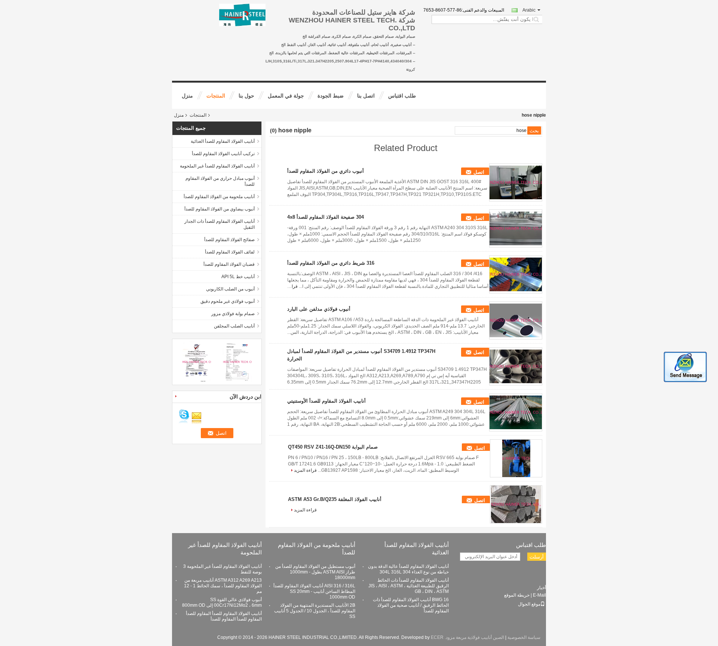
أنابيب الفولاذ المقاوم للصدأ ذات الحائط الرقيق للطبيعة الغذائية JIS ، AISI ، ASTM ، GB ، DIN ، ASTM (408, 586)
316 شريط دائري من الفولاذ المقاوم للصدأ (330, 263)
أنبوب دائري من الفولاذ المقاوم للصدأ (325, 171)
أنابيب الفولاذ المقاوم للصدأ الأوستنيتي (326, 401)
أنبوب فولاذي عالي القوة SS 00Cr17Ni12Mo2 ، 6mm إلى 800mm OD (222, 602)
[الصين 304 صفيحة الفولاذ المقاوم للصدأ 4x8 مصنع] (515, 228)
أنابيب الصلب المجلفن (234, 326)
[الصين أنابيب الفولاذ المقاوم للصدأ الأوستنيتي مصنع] (515, 412)
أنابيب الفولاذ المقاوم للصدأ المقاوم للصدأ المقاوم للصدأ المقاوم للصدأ (224, 616)
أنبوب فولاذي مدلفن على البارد (318, 309)
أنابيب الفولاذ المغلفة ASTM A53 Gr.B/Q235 (334, 499)
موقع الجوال (529, 604)
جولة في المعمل (286, 96)
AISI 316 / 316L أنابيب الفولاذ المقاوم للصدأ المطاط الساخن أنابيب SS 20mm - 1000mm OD (314, 591)
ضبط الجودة (330, 96)
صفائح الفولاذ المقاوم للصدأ (229, 239)
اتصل (478, 172)
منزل (187, 96)
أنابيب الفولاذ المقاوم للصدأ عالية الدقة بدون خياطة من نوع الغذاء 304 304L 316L (408, 569)
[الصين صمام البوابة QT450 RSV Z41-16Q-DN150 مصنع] (516, 458)
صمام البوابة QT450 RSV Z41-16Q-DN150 (333, 447)
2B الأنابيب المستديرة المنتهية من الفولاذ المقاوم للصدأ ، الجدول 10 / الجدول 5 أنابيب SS (314, 611)
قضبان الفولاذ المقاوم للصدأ (229, 264)
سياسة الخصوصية (523, 637)
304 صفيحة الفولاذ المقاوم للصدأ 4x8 (325, 217)
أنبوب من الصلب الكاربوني (230, 289)
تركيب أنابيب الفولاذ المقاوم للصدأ (223, 153)
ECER (437, 637)
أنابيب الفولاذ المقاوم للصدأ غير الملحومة (217, 166)
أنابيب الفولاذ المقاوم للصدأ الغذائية (223, 141)
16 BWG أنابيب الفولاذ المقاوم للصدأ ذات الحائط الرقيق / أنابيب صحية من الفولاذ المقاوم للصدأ (411, 605)
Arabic (529, 10)
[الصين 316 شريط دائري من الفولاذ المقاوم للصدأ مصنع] (515, 274)
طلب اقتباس (402, 96)
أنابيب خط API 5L (238, 276)
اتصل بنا (366, 96)
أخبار (541, 587)
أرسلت (537, 557)
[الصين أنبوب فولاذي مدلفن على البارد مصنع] (515, 320)
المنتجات (215, 96)
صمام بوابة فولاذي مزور (233, 313)
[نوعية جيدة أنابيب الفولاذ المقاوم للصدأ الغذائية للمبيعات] (196, 361)
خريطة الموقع (517, 595)
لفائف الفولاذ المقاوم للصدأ (230, 252)
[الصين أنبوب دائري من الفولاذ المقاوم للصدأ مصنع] (515, 182)
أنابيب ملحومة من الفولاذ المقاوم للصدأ (219, 196)
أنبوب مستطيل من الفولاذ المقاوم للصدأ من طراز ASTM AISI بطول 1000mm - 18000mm (315, 572)
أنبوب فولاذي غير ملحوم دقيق (227, 301)
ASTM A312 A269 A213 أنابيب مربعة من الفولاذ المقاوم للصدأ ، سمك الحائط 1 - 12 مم (223, 586)
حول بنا (246, 96)
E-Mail (539, 595)
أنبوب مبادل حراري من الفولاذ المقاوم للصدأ (220, 181)
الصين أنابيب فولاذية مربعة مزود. (474, 637)
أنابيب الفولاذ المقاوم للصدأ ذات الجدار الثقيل (219, 224)
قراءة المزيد (305, 470)
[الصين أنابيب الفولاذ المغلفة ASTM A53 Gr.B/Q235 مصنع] (516, 504)
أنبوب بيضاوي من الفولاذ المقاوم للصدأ (219, 209)
